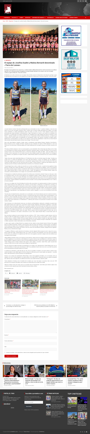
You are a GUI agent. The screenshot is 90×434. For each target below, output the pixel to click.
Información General (38, 17)
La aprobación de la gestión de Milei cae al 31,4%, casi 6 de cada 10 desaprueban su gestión (82, 407)
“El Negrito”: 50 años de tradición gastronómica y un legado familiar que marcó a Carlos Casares (54, 381)
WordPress (41, 431)
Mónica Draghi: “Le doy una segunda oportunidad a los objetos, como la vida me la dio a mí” (34, 381)
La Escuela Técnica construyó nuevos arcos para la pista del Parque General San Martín (58, 406)
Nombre (6, 335)
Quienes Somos (74, 17)
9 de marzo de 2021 (8, 67)
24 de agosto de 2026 (55, 401)
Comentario (7, 319)
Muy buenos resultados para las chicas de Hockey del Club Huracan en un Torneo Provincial (48, 291)
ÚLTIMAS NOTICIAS (53, 393)
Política (14, 17)
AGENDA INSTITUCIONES (62, 17)
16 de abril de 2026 (50, 385)
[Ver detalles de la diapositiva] (71, 36)
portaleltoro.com (14, 431)
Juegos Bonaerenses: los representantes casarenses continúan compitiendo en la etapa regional (57, 413)
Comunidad (7, 17)
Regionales (50, 17)
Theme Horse (27, 431)
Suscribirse (28, 406)
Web (5, 346)
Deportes (27, 17)
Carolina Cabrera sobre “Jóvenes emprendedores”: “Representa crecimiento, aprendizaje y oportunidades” (12, 381)
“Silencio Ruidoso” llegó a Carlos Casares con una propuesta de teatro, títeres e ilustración (58, 398)
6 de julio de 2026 (7, 385)
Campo (21, 17)
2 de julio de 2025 (71, 385)
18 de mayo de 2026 (29, 385)
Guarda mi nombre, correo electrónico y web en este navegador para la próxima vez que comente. (27, 352)
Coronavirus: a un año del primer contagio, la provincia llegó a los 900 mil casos (15, 305)
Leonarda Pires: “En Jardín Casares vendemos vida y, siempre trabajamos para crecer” (75, 381)
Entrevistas (7, 363)
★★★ (5, 375)
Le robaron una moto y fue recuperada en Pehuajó (72, 406)
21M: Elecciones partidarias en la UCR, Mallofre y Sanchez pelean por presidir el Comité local (44, 305)
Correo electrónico (8, 340)
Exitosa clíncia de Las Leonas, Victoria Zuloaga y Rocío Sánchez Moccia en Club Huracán (12, 291)
